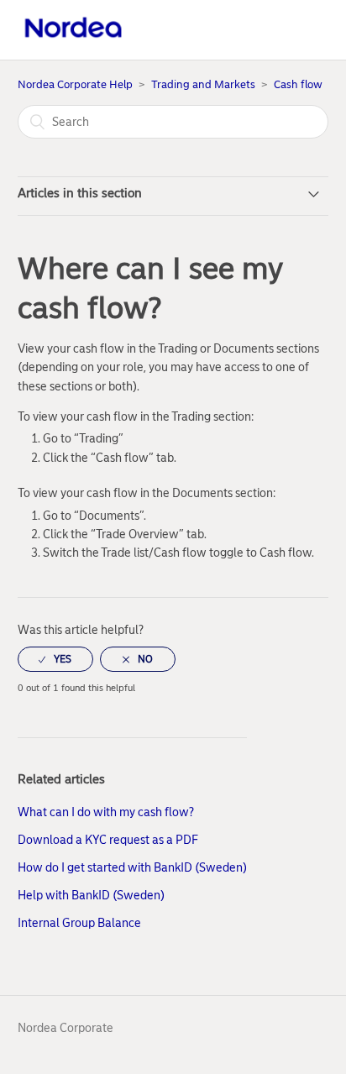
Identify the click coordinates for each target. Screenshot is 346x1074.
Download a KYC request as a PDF (108, 840)
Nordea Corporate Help (75, 84)
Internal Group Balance (79, 923)
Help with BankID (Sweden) (91, 895)
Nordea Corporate (65, 1028)
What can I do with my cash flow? (106, 812)
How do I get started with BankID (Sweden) (132, 868)
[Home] (73, 39)
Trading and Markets (203, 84)
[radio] (55, 659)
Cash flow (298, 84)
